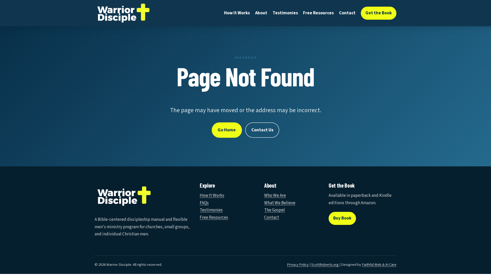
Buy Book (342, 218)
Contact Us (262, 130)
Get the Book (378, 13)
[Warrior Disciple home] (123, 13)
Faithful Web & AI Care (379, 264)
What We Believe (279, 203)
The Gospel (274, 210)
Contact (347, 13)
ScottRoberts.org (325, 264)
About (261, 13)
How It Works (237, 13)
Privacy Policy (298, 264)
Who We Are (275, 195)
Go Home (227, 130)
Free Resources (318, 13)
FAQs (204, 203)
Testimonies (285, 13)
